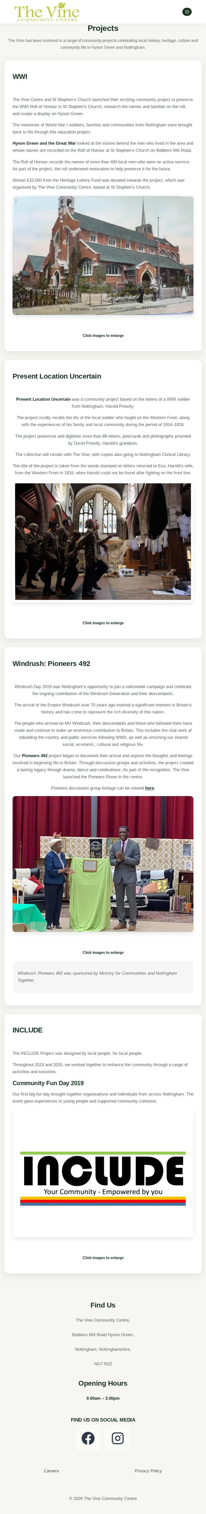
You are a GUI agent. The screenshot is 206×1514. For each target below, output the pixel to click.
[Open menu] (187, 12)
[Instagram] (118, 1438)
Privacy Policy (148, 1471)
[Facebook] (88, 1438)
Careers (51, 1471)
